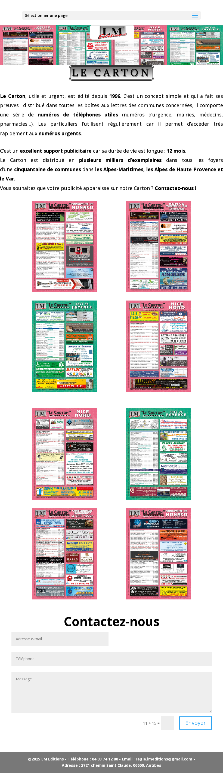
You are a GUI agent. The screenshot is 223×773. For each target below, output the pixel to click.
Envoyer (195, 722)
